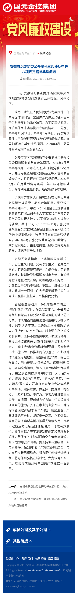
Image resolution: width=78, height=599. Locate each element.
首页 (35, 53)
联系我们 (27, 558)
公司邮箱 (40, 558)
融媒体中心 (12, 558)
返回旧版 (53, 558)
